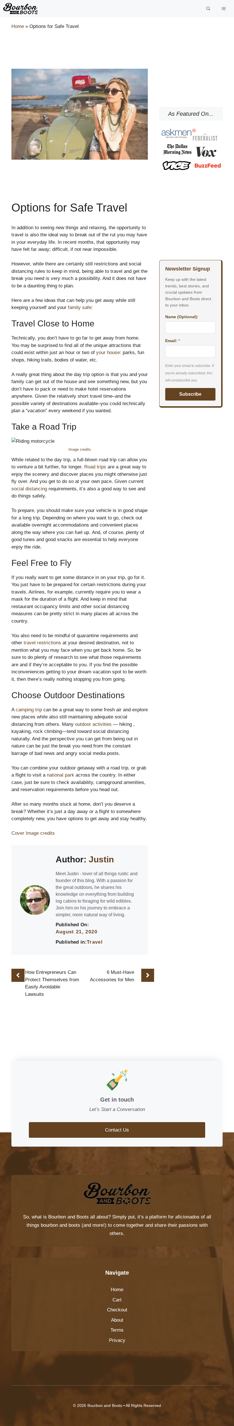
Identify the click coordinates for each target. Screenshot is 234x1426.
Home (17, 26)
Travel (95, 942)
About (117, 1320)
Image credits (79, 449)
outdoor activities (93, 724)
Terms (117, 1330)
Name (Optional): (181, 316)
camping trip (29, 709)
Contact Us (117, 1130)
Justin (101, 859)
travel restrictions (42, 642)
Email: (172, 340)
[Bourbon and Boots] (20, 8)
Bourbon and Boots (68, 1217)
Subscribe (190, 394)
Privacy (117, 1340)
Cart (117, 1300)
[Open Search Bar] (208, 8)
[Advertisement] (115, 50)
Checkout (117, 1310)
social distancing (29, 488)
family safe (79, 307)
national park (60, 775)
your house (108, 352)
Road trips (95, 467)
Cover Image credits (33, 833)
